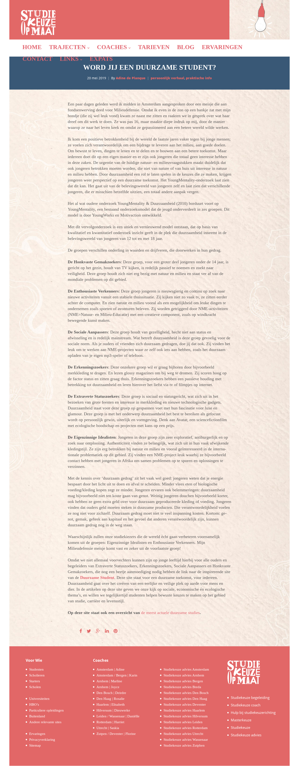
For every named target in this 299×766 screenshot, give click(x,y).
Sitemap (35, 745)
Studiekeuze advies (246, 735)
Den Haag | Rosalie (110, 699)
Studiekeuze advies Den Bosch (186, 693)
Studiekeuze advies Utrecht (183, 734)
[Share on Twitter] (89, 631)
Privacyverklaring (42, 739)
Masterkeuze (241, 720)
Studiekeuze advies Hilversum (186, 716)
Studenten (36, 669)
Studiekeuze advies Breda (182, 687)
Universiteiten (39, 699)
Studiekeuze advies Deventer (185, 704)
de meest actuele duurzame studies (170, 612)
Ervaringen (37, 734)
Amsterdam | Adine (110, 669)
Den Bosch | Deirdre (111, 693)
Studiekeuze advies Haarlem (184, 710)
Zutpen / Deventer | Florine (116, 734)
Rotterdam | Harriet (110, 722)
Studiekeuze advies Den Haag (185, 699)
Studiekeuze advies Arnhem (184, 675)
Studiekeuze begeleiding (250, 697)
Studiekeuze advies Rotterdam (186, 728)
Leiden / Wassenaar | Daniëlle (117, 716)
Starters (34, 681)
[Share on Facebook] (80, 631)
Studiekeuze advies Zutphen (184, 745)
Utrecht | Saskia (107, 728)
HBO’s (34, 704)
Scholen (35, 687)
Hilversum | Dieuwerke (113, 710)
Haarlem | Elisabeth (110, 704)
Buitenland (37, 716)
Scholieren (37, 675)
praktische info (199, 78)
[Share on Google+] (98, 631)
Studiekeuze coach (245, 705)
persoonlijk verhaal (167, 78)
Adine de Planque (131, 78)
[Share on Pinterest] (115, 631)
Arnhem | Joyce (107, 687)
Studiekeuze (240, 727)
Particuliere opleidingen (46, 710)
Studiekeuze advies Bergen (183, 681)
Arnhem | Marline (109, 681)
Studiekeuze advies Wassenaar (186, 739)
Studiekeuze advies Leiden (183, 722)
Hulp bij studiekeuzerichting (253, 712)
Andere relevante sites (45, 722)
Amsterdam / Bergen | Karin (116, 675)
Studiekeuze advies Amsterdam (186, 669)
